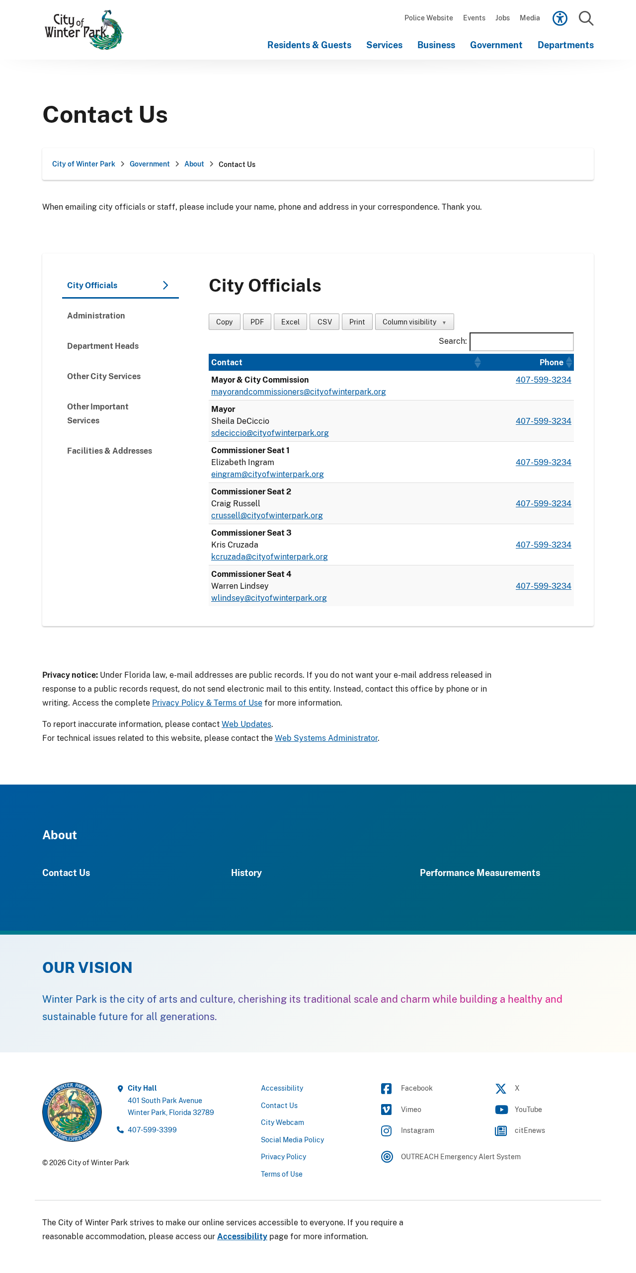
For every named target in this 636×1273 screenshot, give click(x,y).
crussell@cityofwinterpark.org (267, 515)
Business (436, 44)
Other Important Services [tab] (98, 413)
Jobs (502, 17)
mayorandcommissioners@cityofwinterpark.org (298, 392)
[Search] (586, 18)
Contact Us (66, 872)
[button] (477, 362)
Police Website (428, 17)
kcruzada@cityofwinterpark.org (269, 556)
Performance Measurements (480, 872)
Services (384, 44)
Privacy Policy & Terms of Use (207, 703)
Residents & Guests (309, 44)
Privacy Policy (283, 1156)
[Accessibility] (560, 18)
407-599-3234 (543, 380)
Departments (566, 44)
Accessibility (282, 1088)
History (246, 872)
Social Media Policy (292, 1139)
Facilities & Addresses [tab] (109, 451)
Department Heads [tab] (103, 346)
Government (496, 44)
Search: (453, 341)
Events (474, 17)
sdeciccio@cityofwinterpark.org (270, 433)
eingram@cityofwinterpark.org (267, 474)
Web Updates (246, 724)
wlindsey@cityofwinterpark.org (269, 598)
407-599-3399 (152, 1129)
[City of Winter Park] (89, 30)
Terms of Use (282, 1174)
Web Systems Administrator (326, 738)
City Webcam (282, 1122)
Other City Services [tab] (104, 376)
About (59, 834)
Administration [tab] (96, 315)
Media (530, 17)
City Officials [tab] (92, 285)
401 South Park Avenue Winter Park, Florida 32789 (171, 1100)
